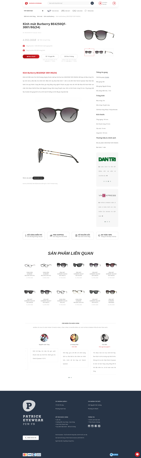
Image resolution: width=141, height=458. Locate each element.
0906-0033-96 (31, 438)
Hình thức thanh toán (62, 424)
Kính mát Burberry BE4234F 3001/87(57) (95, 301)
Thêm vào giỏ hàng (44, 40)
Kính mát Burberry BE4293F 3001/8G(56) (29, 301)
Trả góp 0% (51, 56)
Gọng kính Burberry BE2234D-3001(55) (30, 274)
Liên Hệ (58, 420)
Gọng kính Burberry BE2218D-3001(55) (46, 274)
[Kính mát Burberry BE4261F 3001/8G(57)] (46, 292)
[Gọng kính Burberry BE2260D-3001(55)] (79, 292)
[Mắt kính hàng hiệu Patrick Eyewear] (33, 3)
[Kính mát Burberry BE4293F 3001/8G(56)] (30, 292)
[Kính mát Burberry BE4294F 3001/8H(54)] (111, 265)
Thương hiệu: (34, 32)
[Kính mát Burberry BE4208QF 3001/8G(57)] (111, 292)
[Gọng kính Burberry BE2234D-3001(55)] (30, 265)
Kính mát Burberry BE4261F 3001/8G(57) (46, 301)
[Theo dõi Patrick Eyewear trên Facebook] (96, 426)
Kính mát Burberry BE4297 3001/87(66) (79, 274)
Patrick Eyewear (59, 434)
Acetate (107, 77)
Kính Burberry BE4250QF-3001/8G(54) (40, 73)
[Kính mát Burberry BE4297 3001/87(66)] (79, 265)
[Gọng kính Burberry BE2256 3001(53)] (62, 292)
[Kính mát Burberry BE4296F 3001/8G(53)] (95, 265)
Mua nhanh (31, 56)
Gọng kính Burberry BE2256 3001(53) (62, 301)
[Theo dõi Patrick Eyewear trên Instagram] (93, 426)
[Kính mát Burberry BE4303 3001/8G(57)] (62, 265)
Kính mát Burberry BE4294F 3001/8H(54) (111, 274)
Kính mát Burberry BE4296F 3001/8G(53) (95, 274)
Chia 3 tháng (70, 56)
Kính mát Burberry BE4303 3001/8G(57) (62, 274)
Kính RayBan (55, 11)
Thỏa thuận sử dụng (94, 422)
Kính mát (67, 11)
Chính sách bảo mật (94, 420)
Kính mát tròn (38, 178)
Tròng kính (90, 11)
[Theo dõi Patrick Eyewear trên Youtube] (89, 426)
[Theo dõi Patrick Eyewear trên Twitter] (99, 426)
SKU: (23, 32)
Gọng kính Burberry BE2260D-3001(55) (79, 301)
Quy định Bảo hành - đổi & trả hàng (66, 426)
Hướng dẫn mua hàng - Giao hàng (65, 422)
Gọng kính (80, 11)
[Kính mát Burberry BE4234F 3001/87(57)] (95, 292)
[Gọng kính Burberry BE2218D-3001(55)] (46, 265)
